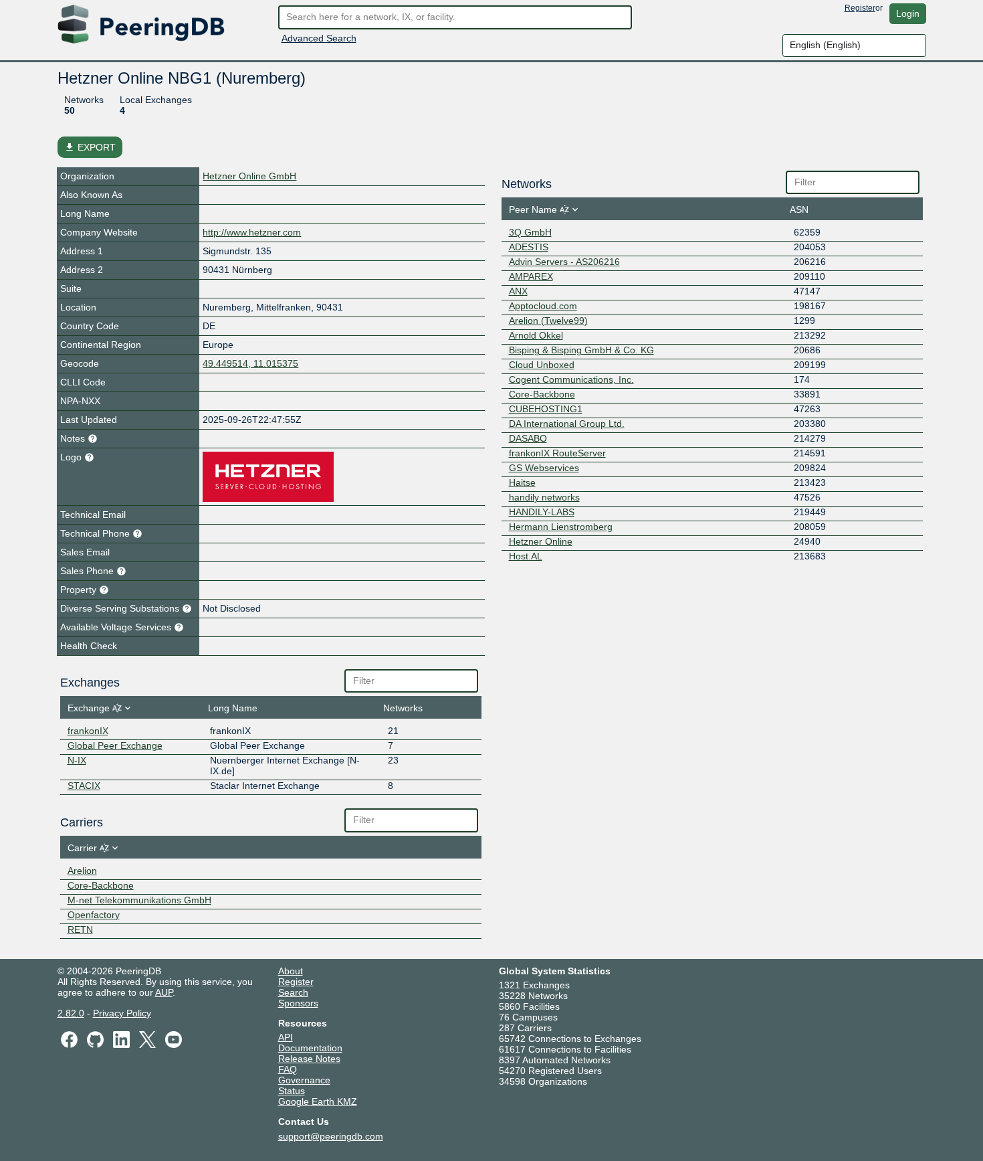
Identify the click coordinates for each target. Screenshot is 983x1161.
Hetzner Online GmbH (249, 176)
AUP (164, 992)
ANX (518, 291)
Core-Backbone (101, 885)
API (285, 1037)
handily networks (544, 497)
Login (907, 13)
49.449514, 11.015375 (250, 363)
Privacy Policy (122, 1013)
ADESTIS (528, 247)
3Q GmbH (530, 232)
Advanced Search (319, 38)
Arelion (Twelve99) (548, 320)
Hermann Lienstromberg (561, 526)
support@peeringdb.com (330, 1136)
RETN (80, 929)
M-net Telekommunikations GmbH (139, 900)
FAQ (287, 1069)
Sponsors (298, 1003)
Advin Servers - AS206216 (564, 261)
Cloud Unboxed (541, 364)
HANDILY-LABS (541, 512)
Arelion (82, 870)
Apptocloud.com (543, 305)
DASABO (528, 438)
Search (293, 992)
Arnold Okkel (536, 335)
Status (291, 1090)
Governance (304, 1080)
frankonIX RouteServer (557, 453)
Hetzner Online (540, 541)
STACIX (84, 785)
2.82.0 (71, 1013)
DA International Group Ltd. (567, 423)
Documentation (310, 1048)
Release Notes (309, 1058)
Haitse (522, 482)
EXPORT (90, 147)
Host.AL (525, 556)
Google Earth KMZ (317, 1101)
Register (860, 8)
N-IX (77, 760)
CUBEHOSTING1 (545, 409)
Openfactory (94, 914)
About (290, 971)
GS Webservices (544, 467)
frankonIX (88, 730)
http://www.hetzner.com (252, 232)
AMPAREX (531, 276)
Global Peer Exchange (115, 745)
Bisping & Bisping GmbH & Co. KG (581, 350)
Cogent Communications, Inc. (571, 379)
